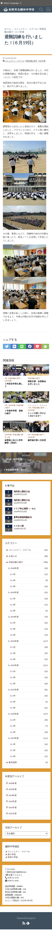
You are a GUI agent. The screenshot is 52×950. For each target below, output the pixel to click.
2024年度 (11, 405)
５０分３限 (19, 526)
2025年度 (29, 592)
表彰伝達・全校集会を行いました (37, 382)
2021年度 (29, 689)
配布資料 (28, 762)
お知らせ (28, 556)
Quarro (31, 918)
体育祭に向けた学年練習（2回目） (14, 441)
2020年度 (29, 713)
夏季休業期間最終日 (23, 517)
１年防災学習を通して (14, 385)
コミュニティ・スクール (26, 29)
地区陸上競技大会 (22, 491)
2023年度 (19, 32)
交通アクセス (14, 875)
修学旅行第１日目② (37, 440)
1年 (6, 378)
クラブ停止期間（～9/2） (25, 508)
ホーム (7, 29)
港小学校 (12, 854)
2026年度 (29, 568)
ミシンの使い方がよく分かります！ (37, 414)
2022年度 (29, 665)
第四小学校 (13, 857)
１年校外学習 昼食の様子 (14, 412)
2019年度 (31, 437)
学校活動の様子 (31, 61)
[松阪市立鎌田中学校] (19, 9)
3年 (9, 437)
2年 (30, 408)
